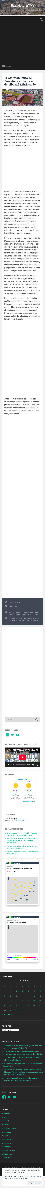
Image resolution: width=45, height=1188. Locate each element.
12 (34, 996)
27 (40, 1006)
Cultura (6, 1136)
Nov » (9, 1014)
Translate (21, 820)
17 (22, 1001)
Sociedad (6, 1121)
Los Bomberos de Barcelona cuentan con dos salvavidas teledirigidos (22, 847)
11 (28, 996)
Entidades (7, 1132)
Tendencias (7, 1154)
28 (5, 1011)
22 (11, 1006)
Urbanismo (13, 606)
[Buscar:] (22, 719)
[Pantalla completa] (37, 765)
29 (11, 1011)
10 (22, 996)
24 (22, 1006)
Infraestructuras (9, 1128)
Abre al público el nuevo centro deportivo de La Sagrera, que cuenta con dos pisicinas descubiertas (23, 841)
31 (22, 1011)
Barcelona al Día (22, 5)
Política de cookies (22, 1178)
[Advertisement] (22, 39)
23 (17, 1006)
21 (5, 1006)
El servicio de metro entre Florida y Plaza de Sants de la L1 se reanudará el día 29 (22, 834)
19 (34, 1001)
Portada (6, 1113)
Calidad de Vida (9, 1150)
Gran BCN (7, 1158)
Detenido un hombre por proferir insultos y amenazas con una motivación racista (24, 619)
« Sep (4, 1014)
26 (34, 1006)
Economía (7, 1143)
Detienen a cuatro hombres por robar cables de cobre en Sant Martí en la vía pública (21, 1079)
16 (17, 1001)
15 (11, 1001)
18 (28, 1001)
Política (6, 1125)
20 (40, 1001)
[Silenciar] (33, 765)
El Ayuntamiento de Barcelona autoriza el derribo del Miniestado (20, 81)
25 (28, 1006)
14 (5, 1001)
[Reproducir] (8, 765)
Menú (8, 66)
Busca (41, 19)
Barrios (6, 1117)
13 (40, 996)
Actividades (7, 1139)
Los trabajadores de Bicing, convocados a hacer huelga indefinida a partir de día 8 (24, 613)
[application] (22, 757)
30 (17, 1011)
